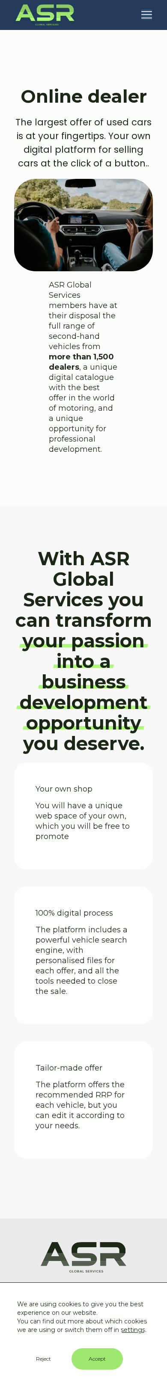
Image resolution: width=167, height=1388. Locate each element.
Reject (43, 1358)
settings (133, 1330)
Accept (97, 1358)
